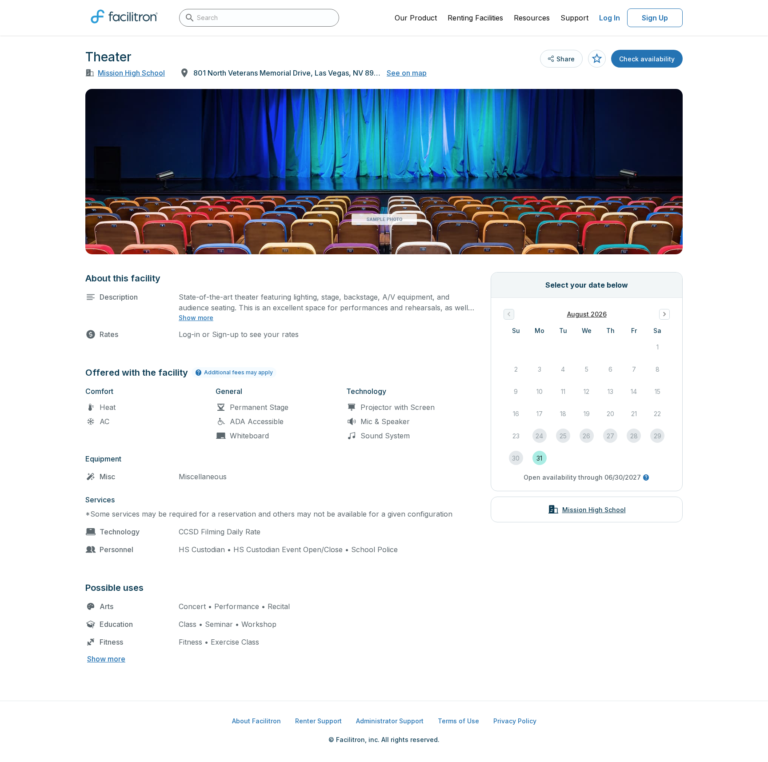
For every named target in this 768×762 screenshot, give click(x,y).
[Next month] (664, 314)
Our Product (416, 17)
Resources (532, 17)
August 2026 (587, 314)
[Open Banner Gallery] (384, 171)
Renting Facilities (475, 17)
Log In (609, 17)
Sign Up (655, 17)
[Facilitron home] (124, 26)
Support (574, 17)
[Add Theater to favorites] (597, 59)
